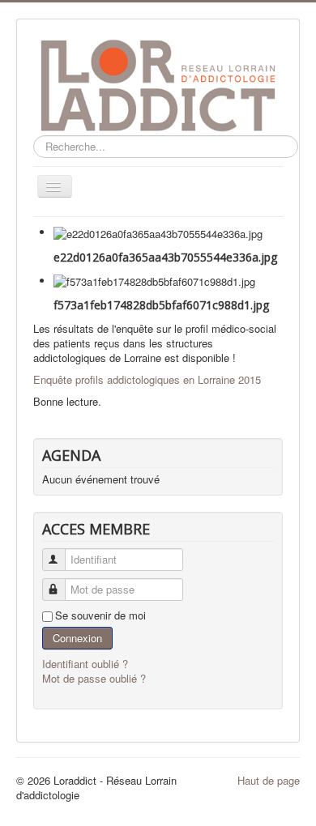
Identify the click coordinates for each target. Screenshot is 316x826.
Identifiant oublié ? (85, 663)
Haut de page (268, 780)
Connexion (77, 637)
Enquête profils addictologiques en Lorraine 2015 (147, 379)
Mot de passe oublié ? (94, 678)
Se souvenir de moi (100, 615)
